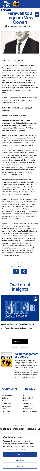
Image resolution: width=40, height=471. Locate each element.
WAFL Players (27, 403)
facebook (5, 428)
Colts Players (27, 409)
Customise (20, 460)
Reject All (20, 466)
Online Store (6, 406)
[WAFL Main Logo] (16, 4)
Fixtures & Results (8, 395)
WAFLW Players (28, 406)
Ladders (5, 398)
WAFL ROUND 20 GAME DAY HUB (18, 324)
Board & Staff (27, 398)
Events (25, 401)
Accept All (20, 454)
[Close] (37, 435)
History (25, 395)
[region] (20, 452)
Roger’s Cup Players (30, 411)
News (4, 401)
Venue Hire (6, 409)
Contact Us (6, 411)
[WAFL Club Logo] (6, 5)
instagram (18, 428)
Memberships (6, 403)
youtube (31, 428)
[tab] (12, 347)
